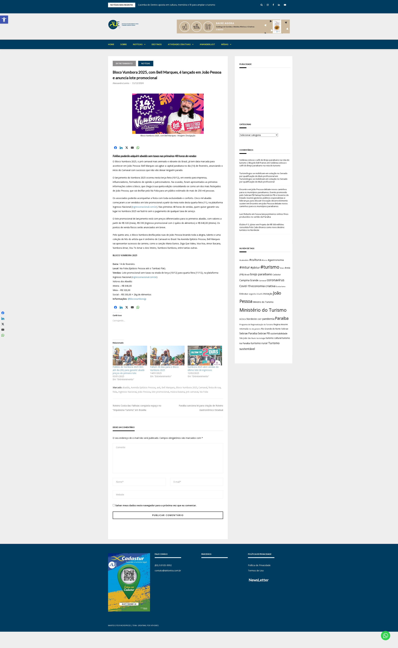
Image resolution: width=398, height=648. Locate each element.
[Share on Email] (132, 147)
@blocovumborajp (137, 298)
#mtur (244, 267)
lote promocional (160, 391)
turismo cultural (274, 338)
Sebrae (284, 328)
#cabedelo (244, 260)
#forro (264, 260)
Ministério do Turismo (263, 310)
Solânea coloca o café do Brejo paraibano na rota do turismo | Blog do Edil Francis (264, 161)
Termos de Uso (256, 570)
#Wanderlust (207, 44)
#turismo (269, 267)
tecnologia (261, 338)
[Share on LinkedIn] (121, 147)
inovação (268, 293)
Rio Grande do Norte (271, 328)
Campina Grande (248, 280)
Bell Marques (168, 387)
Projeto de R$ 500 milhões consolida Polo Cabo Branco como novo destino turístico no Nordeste (261, 227)
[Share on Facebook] (115, 147)
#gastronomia (276, 259)
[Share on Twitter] (127, 147)
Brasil (247, 274)
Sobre (123, 44)
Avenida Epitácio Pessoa (143, 387)
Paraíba (282, 318)
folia (115, 391)
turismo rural (259, 343)
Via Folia (204, 391)
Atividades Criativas (179, 44)
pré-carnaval (192, 391)
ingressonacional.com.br (144, 206)
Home (111, 44)
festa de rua (214, 387)
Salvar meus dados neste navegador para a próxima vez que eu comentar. (156, 505)
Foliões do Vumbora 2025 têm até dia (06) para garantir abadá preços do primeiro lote (128, 370)
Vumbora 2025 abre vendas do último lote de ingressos (203, 368)
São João (243, 338)
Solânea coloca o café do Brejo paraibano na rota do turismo (263, 164)
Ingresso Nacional (127, 391)
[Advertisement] (264, 92)
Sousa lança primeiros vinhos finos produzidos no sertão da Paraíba (263, 215)
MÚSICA (242, 319)
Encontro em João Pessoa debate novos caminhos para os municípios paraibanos (263, 205)
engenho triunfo (256, 294)
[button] (4, 20)
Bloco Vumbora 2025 (186, 387)
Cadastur (277, 274)
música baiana (177, 391)
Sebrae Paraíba (248, 333)
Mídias (224, 44)
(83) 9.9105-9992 (163, 565)
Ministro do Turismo (263, 301)
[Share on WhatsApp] (138, 147)
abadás (126, 387)
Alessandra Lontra (121, 83)
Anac (282, 268)
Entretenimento (124, 63)
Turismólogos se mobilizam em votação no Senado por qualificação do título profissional (263, 175)
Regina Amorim (281, 324)
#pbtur (255, 267)
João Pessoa (144, 391)
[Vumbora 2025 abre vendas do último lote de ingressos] (205, 355)
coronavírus (275, 280)
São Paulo (252, 338)
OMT (259, 319)
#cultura (255, 260)
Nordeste (251, 318)
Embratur (243, 293)
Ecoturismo (280, 286)
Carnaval (203, 387)
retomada (243, 328)
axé (158, 387)
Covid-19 (245, 286)
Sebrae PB (264, 333)
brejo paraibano (261, 274)
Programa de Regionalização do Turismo (256, 324)
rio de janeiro (255, 329)
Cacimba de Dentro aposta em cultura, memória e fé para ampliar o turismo (176, 4)
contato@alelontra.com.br (168, 570)
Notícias (138, 44)
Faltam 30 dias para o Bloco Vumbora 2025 (164, 368)
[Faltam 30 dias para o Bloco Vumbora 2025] (167, 355)
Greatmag (142, 625)
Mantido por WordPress (119, 625)
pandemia (268, 319)
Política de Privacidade (259, 565)
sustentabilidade (278, 333)
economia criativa (263, 286)
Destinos (157, 44)
